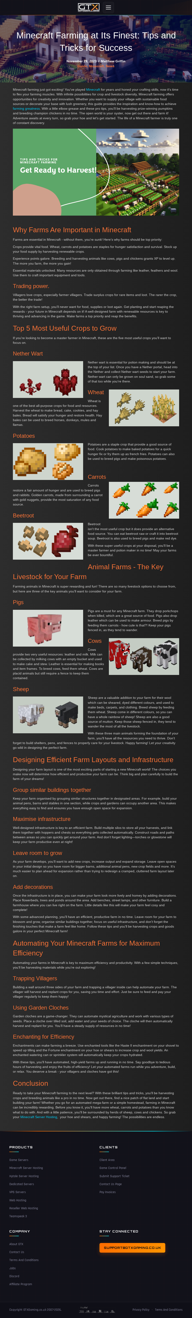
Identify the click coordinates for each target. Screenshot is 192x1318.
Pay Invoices (108, 1192)
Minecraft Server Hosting (38, 1117)
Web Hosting (17, 1200)
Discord (14, 1276)
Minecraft (96, 66)
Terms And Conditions (24, 1260)
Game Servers (18, 1160)
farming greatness (26, 108)
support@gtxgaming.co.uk (132, 1248)
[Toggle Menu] (108, 7)
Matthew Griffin (113, 61)
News (110, 66)
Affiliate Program (20, 1284)
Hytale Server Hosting (24, 1176)
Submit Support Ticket (114, 1176)
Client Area (107, 1160)
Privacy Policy (141, 1310)
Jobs (12, 1268)
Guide (82, 66)
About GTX (16, 1244)
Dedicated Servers (21, 1184)
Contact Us (16, 1252)
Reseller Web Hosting (23, 1208)
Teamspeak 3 (18, 1216)
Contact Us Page (111, 1184)
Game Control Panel (113, 1168)
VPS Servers (17, 1192)
